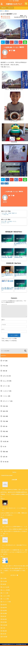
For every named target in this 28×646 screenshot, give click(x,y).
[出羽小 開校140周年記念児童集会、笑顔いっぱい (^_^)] (4, 484)
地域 (2, 183)
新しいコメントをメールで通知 (10, 338)
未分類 (4, 441)
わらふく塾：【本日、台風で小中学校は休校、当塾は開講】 (8, 257)
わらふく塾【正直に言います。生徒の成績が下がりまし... (14, 546)
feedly (14, 171)
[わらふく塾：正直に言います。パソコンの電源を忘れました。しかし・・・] (4, 503)
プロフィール (10, 7)
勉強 (4, 411)
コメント (4, 304)
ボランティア (6, 401)
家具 (4, 426)
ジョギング (6, 391)
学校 (4, 421)
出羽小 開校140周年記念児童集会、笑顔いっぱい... (13, 489)
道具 (4, 456)
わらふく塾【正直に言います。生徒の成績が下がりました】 (20, 288)
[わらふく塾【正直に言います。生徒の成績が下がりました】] (4, 540)
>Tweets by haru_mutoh (6, 475)
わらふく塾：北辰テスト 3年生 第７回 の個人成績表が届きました (7, 289)
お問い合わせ (3, 7)
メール (3, 324)
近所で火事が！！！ (5, 242)
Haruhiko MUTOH (18, 17)
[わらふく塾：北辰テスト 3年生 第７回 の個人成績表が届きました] (4, 560)
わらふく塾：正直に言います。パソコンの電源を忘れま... (14, 509)
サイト (2, 329)
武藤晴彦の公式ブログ (14, 4)
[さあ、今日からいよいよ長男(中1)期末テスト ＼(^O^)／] (4, 521)
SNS (4, 370)
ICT (4, 360)
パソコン (5, 396)
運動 (4, 451)
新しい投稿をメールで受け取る (10, 340)
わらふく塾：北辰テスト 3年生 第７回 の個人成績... (13, 565)
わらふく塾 (6, 381)
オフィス (5, 386)
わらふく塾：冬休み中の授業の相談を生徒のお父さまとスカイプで (20, 275)
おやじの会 (6, 375)
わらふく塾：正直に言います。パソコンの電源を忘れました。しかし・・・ (8, 275)
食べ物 (6, 183)
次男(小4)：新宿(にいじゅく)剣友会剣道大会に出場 (20, 257)
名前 (3, 319)
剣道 (4, 406)
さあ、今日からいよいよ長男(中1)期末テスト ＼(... (14, 526)
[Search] (25, 351)
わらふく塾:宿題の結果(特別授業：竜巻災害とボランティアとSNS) (20, 243)
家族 (4, 431)
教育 (4, 436)
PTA (4, 365)
